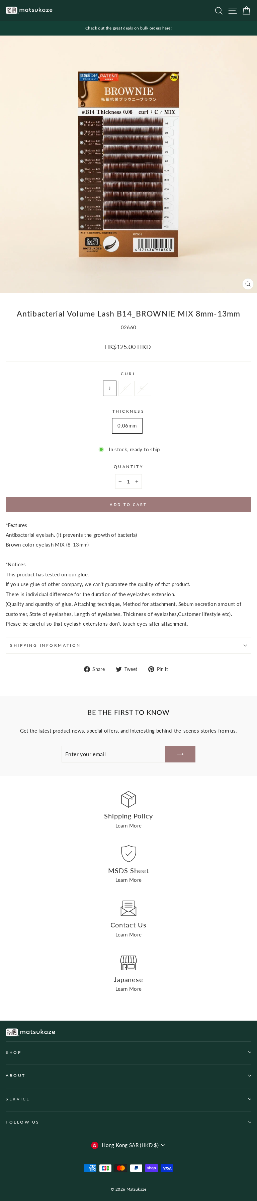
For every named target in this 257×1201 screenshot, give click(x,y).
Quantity (128, 466)
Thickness (128, 411)
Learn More (128, 825)
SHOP (13, 1052)
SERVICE (18, 1098)
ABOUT (16, 1075)
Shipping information (45, 645)
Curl (128, 373)
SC (143, 388)
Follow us (23, 1122)
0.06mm (127, 425)
